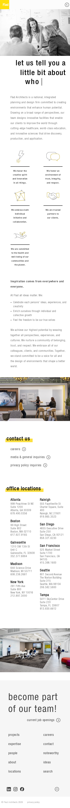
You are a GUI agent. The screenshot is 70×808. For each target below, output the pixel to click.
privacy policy (33, 802)
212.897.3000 (19, 595)
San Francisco (50, 545)
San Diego (47, 524)
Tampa (44, 595)
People (13, 753)
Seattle (45, 570)
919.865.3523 (48, 516)
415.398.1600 (48, 562)
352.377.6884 (19, 556)
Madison (16, 564)
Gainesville (18, 542)
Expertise (14, 744)
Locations (14, 771)
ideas (47, 762)
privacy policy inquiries (26, 465)
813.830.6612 (48, 608)
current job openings (41, 720)
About (12, 762)
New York (17, 582)
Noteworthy (51, 753)
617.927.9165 (19, 535)
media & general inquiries (28, 457)
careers (16, 449)
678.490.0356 (19, 513)
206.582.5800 (48, 587)
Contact (48, 744)
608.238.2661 (19, 574)
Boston (15, 521)
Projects (13, 735)
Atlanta (16, 499)
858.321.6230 (48, 538)
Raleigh (45, 499)
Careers (48, 735)
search (48, 771)
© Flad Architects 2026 (12, 802)
